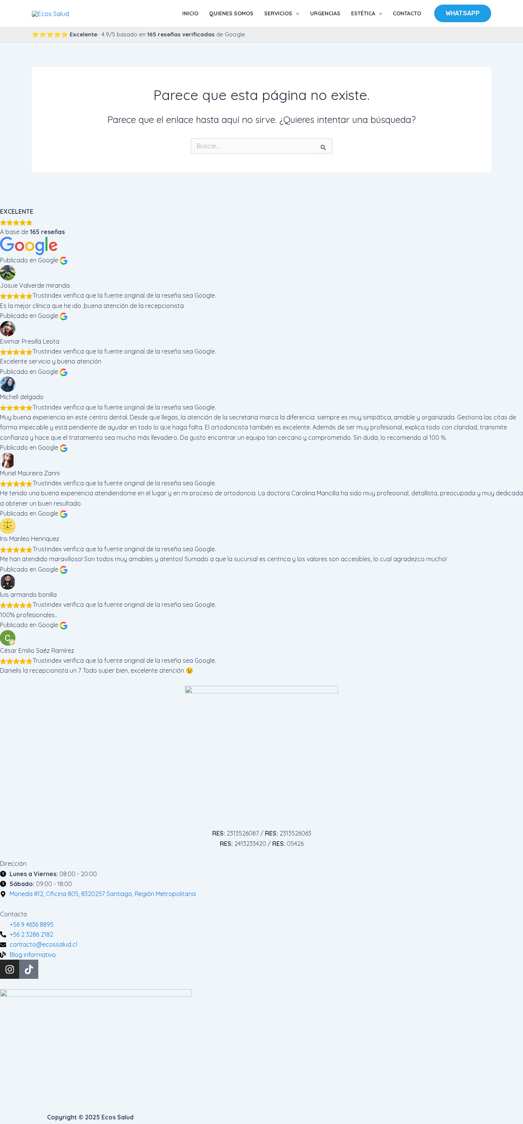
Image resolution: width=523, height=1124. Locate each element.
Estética (363, 13)
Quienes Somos (231, 13)
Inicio (190, 13)
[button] (295, 13)
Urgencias (325, 13)
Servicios (278, 13)
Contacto (407, 13)
